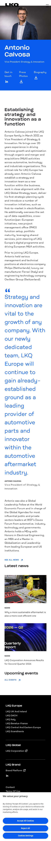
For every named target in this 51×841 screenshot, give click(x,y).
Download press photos (21, 82)
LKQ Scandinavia (15, 731)
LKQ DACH (11, 715)
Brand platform (14, 770)
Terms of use (13, 791)
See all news (12, 560)
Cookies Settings (25, 835)
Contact (10, 787)
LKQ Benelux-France (17, 723)
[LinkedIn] (7, 81)
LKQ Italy (11, 719)
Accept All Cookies (25, 820)
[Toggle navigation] (47, 5)
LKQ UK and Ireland (16, 711)
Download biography (36, 78)
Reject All (25, 828)
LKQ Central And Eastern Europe (23, 727)
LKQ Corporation (15, 751)
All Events (10, 680)
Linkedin (7, 774)
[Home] (8, 5)
